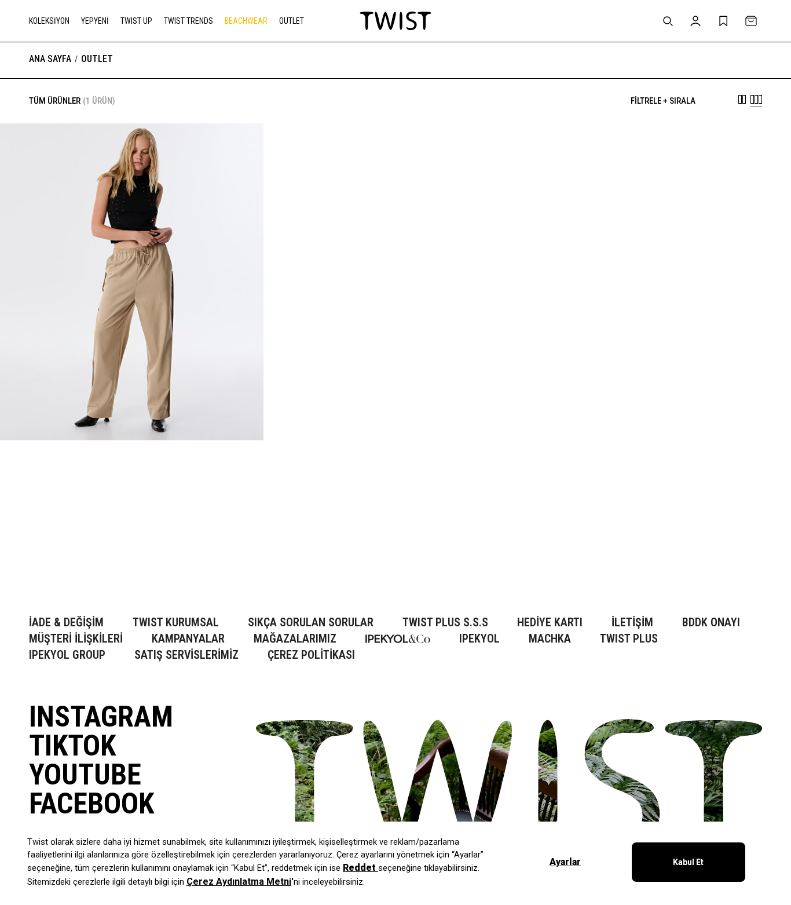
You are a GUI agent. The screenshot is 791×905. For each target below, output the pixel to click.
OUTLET (291, 20)
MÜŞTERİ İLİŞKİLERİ (76, 638)
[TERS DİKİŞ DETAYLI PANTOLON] (131, 551)
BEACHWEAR (246, 20)
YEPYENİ (95, 20)
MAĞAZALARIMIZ (295, 638)
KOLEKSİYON (49, 20)
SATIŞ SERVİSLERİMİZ (186, 655)
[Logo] (395, 21)
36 (53, 556)
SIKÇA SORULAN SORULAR (310, 622)
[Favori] (237, 150)
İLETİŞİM (632, 622)
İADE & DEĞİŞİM (66, 622)
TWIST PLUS (629, 638)
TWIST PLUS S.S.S (445, 622)
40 (87, 556)
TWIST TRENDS (188, 20)
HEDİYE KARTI (550, 622)
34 (35, 556)
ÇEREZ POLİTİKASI (311, 655)
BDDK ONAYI (711, 622)
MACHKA (550, 638)
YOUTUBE (85, 774)
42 (105, 556)
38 (70, 556)
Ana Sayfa (50, 59)
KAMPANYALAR (188, 638)
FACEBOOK (91, 803)
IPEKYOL (479, 638)
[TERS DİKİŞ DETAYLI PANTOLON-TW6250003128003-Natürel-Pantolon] (131, 281)
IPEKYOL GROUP (67, 655)
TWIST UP (136, 20)
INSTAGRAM (101, 716)
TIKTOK (72, 745)
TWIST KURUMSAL (176, 622)
